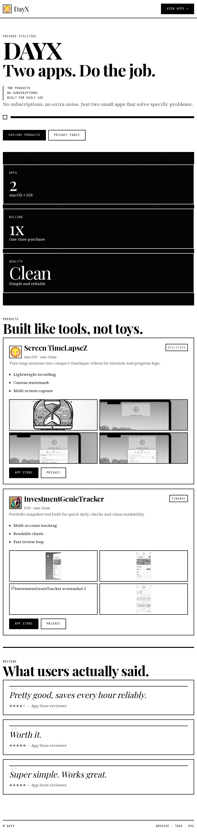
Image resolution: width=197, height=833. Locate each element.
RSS (191, 826)
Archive (162, 826)
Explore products (24, 135)
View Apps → (177, 9)
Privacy (53, 472)
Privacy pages (67, 135)
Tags (179, 826)
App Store (24, 472)
